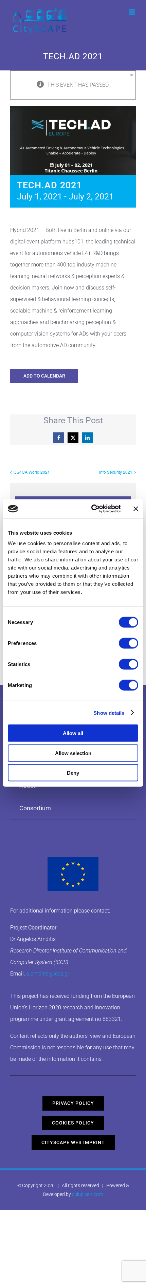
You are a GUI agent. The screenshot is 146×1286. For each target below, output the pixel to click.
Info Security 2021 (115, 472)
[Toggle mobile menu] (132, 12)
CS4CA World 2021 (32, 472)
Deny (73, 773)
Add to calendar (44, 376)
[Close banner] (135, 508)
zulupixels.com (87, 1194)
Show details (108, 712)
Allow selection (73, 753)
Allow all (73, 733)
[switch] (128, 643)
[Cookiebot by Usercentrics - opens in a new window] (92, 509)
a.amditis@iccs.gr (47, 973)
